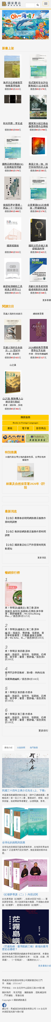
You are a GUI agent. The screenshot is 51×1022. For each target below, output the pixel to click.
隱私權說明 (41, 982)
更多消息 (42, 547)
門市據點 (8, 985)
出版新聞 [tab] (21, 738)
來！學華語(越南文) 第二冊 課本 (22, 619)
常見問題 (17, 982)
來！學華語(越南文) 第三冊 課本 (22, 597)
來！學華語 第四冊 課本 (17, 641)
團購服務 (25, 407)
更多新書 (46, 290)
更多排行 (43, 720)
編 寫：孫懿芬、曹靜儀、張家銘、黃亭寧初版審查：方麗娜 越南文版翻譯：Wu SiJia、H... (24, 625)
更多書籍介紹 (44, 956)
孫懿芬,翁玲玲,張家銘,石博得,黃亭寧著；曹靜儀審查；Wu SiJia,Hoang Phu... (24, 603)
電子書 (25, 418)
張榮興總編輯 (12, 669)
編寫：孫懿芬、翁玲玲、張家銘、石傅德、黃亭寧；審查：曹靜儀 (25, 645)
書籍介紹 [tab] (8, 738)
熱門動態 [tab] (34, 738)
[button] (5, 21)
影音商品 (41, 418)
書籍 (10, 418)
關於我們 (6, 982)
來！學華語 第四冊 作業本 (19, 682)
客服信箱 (19, 985)
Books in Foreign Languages (25, 413)
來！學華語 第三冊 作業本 (19, 704)
